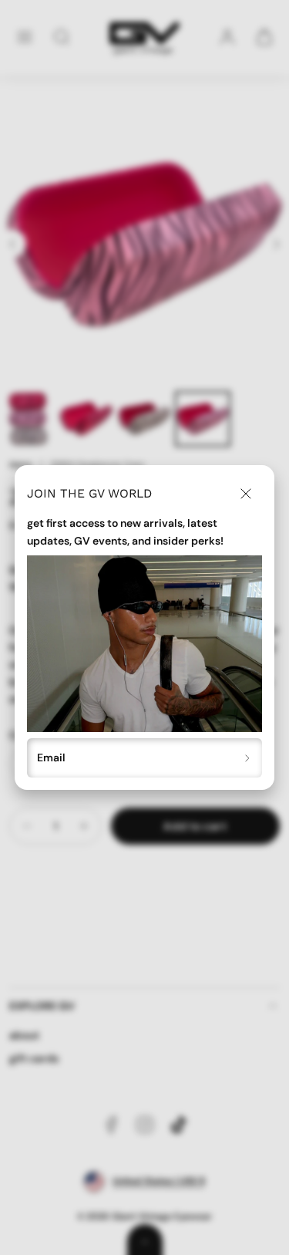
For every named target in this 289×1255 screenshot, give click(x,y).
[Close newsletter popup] (246, 493)
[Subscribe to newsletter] (248, 758)
